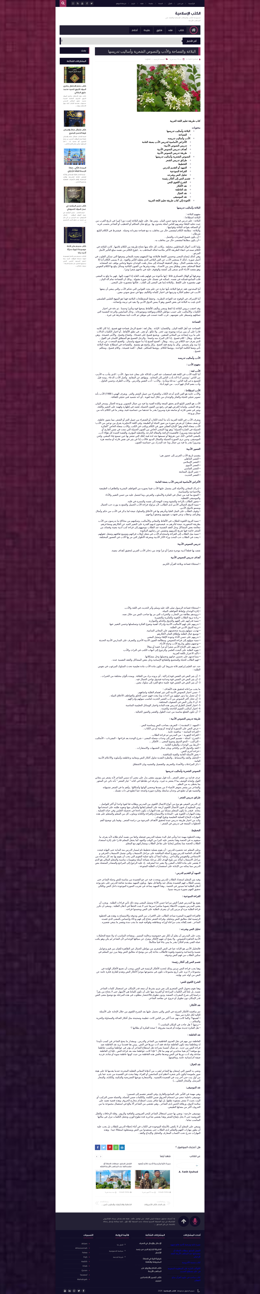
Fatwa (84, 1252)
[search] (63, 3)
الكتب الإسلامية (187, 13)
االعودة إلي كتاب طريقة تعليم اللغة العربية (169, 200)
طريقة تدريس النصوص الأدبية (172, 152)
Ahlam (84, 1243)
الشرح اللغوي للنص (177, 182)
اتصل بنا (120, 1244)
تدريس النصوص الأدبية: (175, 145)
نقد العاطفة (181, 189)
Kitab (85, 1266)
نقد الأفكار (182, 185)
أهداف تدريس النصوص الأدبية (172, 149)
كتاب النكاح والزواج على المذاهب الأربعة (151, 1270)
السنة (160, 3)
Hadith (84, 1261)
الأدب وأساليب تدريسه (179, 138)
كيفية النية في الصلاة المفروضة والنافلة (152, 1260)
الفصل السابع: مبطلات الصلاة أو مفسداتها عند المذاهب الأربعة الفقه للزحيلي (185, 1253)
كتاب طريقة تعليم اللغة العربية (185, 120)
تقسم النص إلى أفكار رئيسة (176, 178)
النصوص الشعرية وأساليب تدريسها (173, 156)
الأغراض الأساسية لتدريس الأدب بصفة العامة (164, 142)
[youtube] (65, 1291)
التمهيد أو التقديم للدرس (175, 167)
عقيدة (151, 3)
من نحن (180, 3)
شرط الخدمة (118, 1257)
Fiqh (85, 1257)
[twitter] (79, 1291)
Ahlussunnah (81, 1248)
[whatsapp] (74, 1291)
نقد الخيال (182, 193)
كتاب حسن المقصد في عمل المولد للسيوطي (76, 207)
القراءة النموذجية (178, 171)
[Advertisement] (109, 16)
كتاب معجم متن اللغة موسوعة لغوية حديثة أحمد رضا (76, 249)
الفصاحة (183, 134)
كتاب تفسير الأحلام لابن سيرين (150, 1279)
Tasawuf (83, 1275)
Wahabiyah (82, 1279)
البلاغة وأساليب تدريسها (178, 131)
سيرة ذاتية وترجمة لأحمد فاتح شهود (185, 1244)
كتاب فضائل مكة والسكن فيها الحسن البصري (74, 131)
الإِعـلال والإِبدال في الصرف (150, 1243)
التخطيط (182, 163)
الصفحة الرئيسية (159, 59)
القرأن (170, 3)
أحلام (134, 30)
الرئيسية (191, 3)
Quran (84, 1270)
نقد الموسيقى (180, 196)
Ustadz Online (163, 1192)
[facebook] (83, 1291)
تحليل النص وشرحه (177, 174)
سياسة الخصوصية (116, 1251)
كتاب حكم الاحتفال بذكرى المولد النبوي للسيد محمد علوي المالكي (74, 89)
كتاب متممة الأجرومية (191, 1262)
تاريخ (133, 3)
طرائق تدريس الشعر (176, 160)
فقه (141, 3)
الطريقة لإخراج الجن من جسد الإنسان (148, 1251)
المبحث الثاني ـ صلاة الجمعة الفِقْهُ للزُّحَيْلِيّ (77, 169)
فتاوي (159, 30)
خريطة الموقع (121, 3)
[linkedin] (70, 1291)
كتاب (181, 30)
